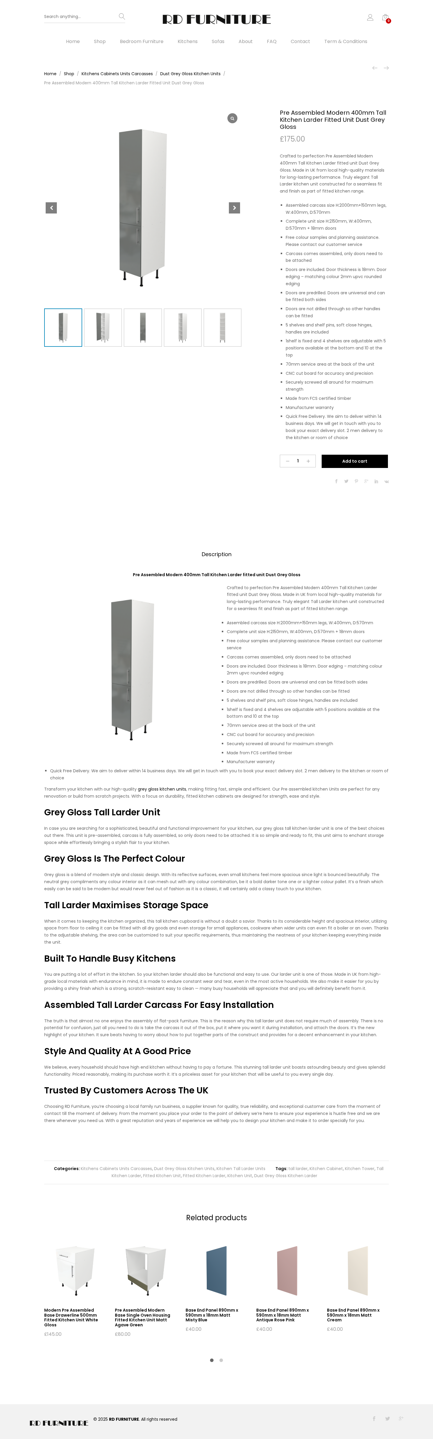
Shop (100, 41)
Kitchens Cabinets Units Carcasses (116, 1169)
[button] (234, 207)
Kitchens (188, 41)
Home (73, 41)
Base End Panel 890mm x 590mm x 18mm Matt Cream (353, 1315)
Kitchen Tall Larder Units (240, 1169)
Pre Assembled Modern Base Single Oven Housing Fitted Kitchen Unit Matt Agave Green (142, 1317)
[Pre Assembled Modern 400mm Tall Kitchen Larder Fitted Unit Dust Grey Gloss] (336, 481)
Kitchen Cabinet (326, 1169)
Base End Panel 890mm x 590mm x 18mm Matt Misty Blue (212, 1315)
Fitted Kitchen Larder (204, 1176)
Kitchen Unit (239, 1176)
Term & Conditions (345, 41)
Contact (300, 41)
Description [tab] (217, 554)
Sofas (218, 41)
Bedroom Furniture (141, 41)
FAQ (272, 41)
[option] (75, 1288)
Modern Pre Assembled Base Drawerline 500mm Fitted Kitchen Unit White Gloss (71, 1317)
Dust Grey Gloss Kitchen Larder (285, 1176)
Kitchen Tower (359, 1169)
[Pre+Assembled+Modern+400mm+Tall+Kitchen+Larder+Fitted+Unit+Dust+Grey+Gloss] (346, 481)
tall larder (298, 1169)
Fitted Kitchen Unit (162, 1176)
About (246, 41)
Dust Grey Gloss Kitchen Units (184, 1169)
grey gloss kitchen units (162, 789)
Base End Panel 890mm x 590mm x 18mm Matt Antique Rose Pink (282, 1315)
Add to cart (354, 461)
